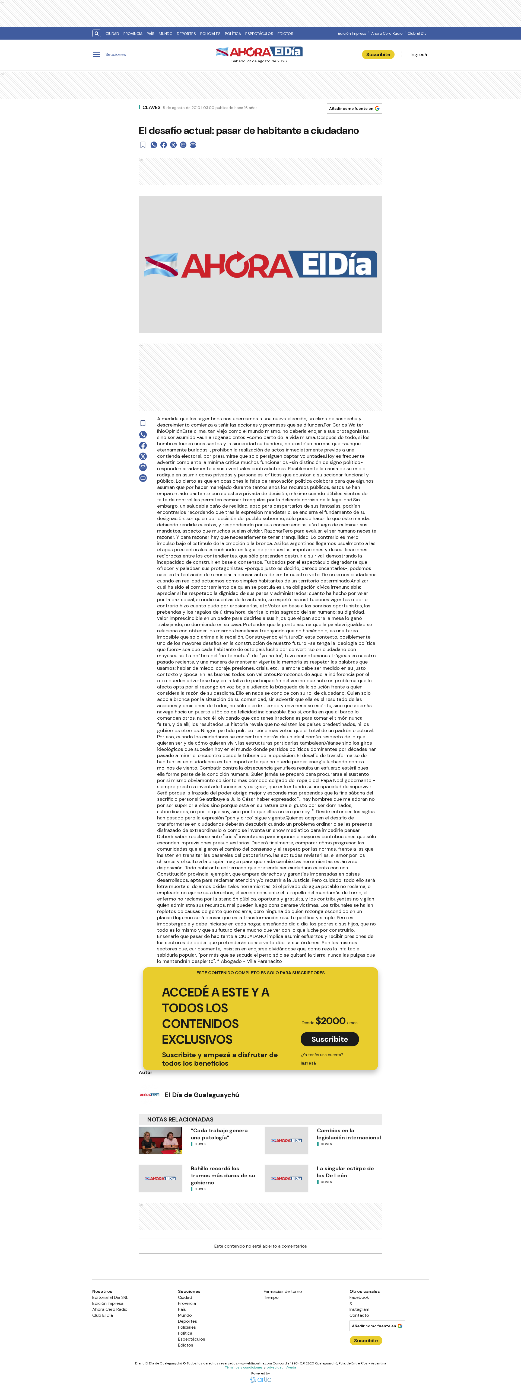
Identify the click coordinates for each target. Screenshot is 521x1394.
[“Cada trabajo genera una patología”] (160, 1140)
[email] (183, 145)
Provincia (132, 33)
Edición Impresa (352, 33)
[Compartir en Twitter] (173, 145)
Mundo (166, 33)
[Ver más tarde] (143, 144)
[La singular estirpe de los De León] (286, 1178)
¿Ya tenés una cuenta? (322, 1059)
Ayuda (291, 1367)
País (150, 33)
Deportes (186, 33)
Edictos (285, 33)
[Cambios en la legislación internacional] (286, 1140)
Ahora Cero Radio (387, 33)
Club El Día (417, 33)
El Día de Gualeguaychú (202, 1095)
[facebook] (163, 145)
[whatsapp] (154, 145)
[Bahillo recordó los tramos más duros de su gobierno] (160, 1178)
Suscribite (378, 54)
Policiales (210, 33)
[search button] (96, 33)
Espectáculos (259, 33)
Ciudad (112, 33)
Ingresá (419, 54)
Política (233, 33)
